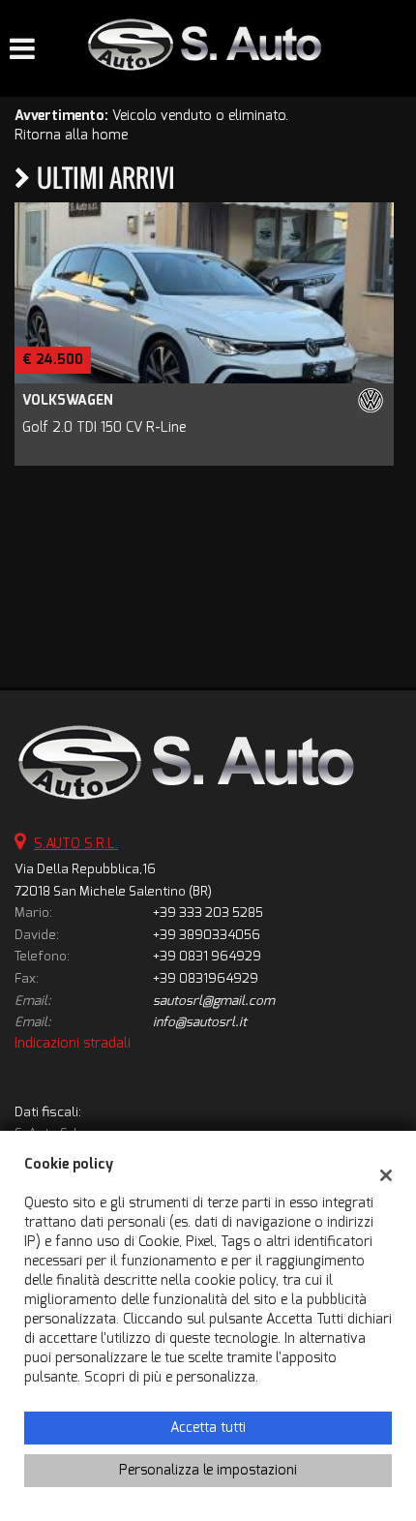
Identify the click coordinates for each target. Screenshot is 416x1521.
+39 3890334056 (206, 935)
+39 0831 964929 (207, 956)
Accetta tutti (208, 1427)
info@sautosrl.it (200, 1022)
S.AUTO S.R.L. (76, 844)
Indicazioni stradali (73, 1043)
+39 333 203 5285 (208, 912)
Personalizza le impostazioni (208, 1470)
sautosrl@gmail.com (214, 1000)
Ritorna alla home (71, 135)
